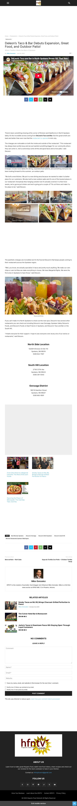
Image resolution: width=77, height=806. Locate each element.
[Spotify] (38, 785)
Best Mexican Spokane (17, 535)
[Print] (50, 100)
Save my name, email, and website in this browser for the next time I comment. (33, 683)
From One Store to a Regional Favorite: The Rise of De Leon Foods (17, 474)
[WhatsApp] (40, 100)
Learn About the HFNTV (34, 793)
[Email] (45, 100)
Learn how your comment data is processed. (45, 699)
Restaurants (13, 36)
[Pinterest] (36, 100)
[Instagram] (28, 785)
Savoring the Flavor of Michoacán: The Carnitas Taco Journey (16, 500)
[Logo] (38, 756)
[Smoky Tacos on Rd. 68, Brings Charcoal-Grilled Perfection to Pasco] (11, 605)
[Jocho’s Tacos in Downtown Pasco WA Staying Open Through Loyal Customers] (11, 628)
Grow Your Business (18, 793)
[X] (31, 100)
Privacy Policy (61, 793)
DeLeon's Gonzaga (31, 535)
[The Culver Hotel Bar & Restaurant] (11, 617)
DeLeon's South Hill (59, 535)
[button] (8, 3)
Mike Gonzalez (11, 53)
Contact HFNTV (49, 793)
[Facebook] (26, 100)
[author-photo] (38, 578)
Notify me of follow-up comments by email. (20, 687)
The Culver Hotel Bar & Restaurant (32, 614)
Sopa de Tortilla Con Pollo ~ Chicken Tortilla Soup (57, 560)
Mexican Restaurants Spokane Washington (17, 538)
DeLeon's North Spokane (45, 535)
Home (6, 36)
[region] (38, 21)
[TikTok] (44, 785)
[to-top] (74, 803)
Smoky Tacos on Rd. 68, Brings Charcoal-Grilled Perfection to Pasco (40, 474)
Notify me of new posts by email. (17, 689)
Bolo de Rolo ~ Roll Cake (13, 559)
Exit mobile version (38, 803)
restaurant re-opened (40, 138)
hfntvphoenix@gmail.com (43, 772)
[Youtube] (55, 785)
